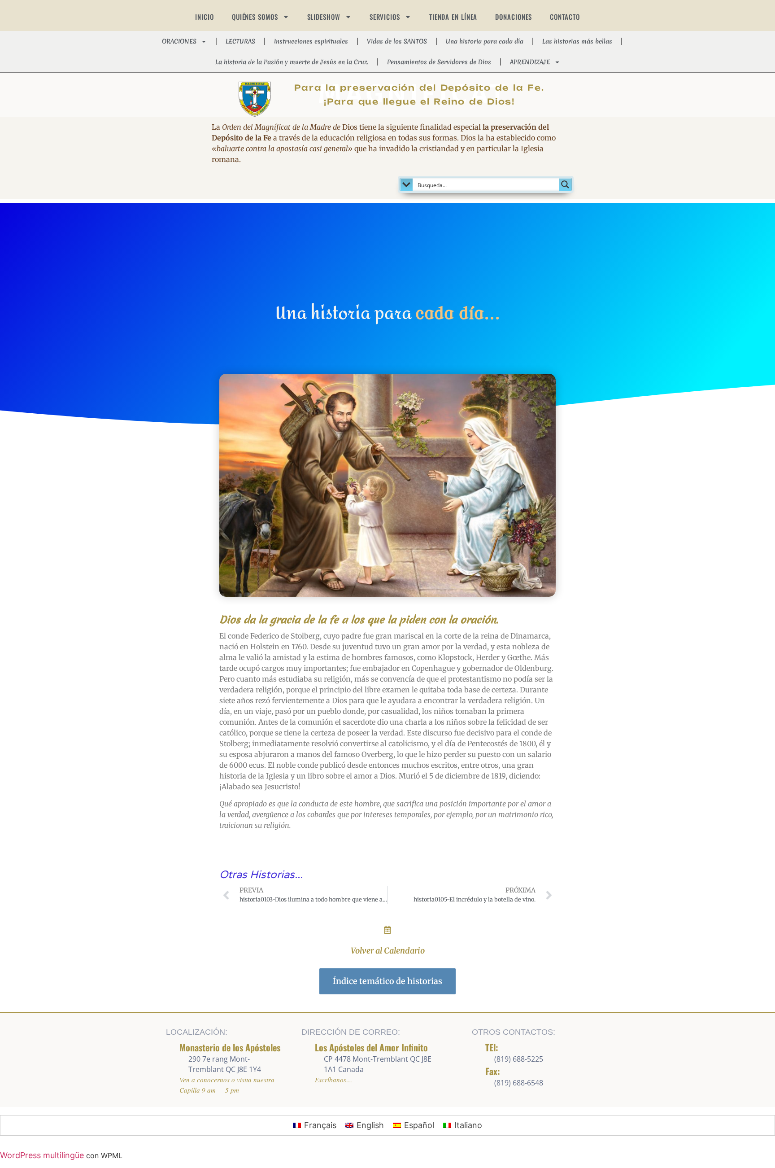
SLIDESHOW (323, 17)
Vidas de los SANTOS (397, 41)
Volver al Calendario (388, 950)
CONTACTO (564, 17)
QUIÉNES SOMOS (255, 17)
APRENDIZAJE (530, 62)
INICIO (204, 17)
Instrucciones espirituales (311, 41)
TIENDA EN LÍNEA (453, 17)
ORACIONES (179, 41)
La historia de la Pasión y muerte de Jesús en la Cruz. (291, 62)
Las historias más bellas (577, 41)
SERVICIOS (385, 17)
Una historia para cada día (484, 41)
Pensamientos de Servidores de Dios (439, 62)
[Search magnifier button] (565, 184)
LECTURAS (240, 41)
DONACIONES (513, 17)
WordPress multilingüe (42, 1155)
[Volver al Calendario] (387, 930)
